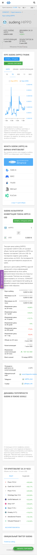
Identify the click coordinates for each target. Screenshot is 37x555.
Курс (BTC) (14, 81)
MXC (12, 176)
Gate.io (13, 170)
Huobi (12, 182)
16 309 (15, 7)
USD (10, 238)
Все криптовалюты (12, 527)
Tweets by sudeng (9, 541)
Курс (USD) (25, 81)
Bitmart (13, 189)
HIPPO (10, 228)
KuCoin (13, 195)
